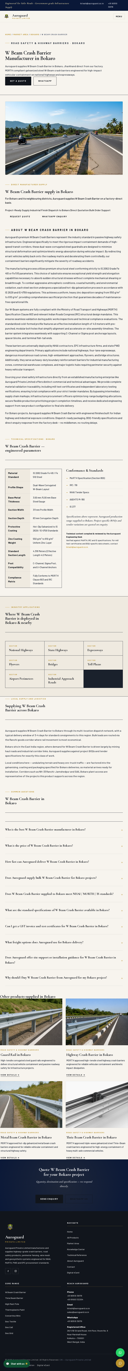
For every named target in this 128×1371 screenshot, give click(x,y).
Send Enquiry (49, 1199)
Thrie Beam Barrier (14, 1298)
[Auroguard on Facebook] (8, 1271)
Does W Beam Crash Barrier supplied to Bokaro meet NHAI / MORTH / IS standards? (59, 894)
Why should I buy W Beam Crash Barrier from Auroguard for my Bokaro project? (56, 977)
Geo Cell (9, 1327)
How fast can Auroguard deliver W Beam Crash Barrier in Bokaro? (47, 862)
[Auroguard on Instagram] (16, 1271)
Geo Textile (10, 1321)
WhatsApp (45, 81)
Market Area (20, 34)
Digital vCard (73, 1272)
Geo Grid (9, 1333)
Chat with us (15, 1363)
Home (8, 34)
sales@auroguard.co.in (78, 1312)
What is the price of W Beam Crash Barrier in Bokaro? (39, 846)
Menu (119, 16)
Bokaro (35, 34)
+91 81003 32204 (75, 1299)
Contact (71, 1266)
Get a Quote (18, 81)
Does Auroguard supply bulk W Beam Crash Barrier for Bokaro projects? (51, 878)
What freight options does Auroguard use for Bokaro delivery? (44, 942)
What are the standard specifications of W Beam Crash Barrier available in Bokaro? (57, 910)
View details (9, 1075)
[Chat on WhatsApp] (120, 1352)
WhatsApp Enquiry (54, 216)
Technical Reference (77, 1255)
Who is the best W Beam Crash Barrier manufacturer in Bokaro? (45, 829)
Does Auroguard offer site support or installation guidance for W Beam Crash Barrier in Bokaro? (60, 960)
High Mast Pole (12, 1304)
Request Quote (20, 216)
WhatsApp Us (79, 1199)
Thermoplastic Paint (15, 1309)
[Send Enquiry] (120, 1363)
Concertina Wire (12, 1315)
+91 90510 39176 (112, 5)
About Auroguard (75, 1260)
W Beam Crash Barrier (15, 1292)
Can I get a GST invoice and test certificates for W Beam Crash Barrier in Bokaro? (56, 926)
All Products (73, 1237)
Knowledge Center (76, 1249)
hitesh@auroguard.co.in (92, 3)
